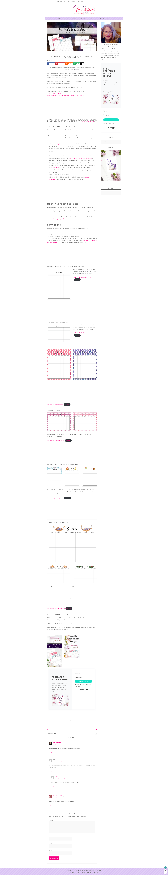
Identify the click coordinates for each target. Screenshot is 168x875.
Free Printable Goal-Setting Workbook (80, 158)
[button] (60, 700)
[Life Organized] (111, 181)
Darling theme (85, 870)
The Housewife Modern (84, 10)
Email (51, 843)
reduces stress (55, 167)
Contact (89, 872)
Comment (52, 820)
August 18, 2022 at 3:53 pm (60, 778)
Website (51, 850)
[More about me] (111, 42)
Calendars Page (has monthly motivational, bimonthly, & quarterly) (65, 95)
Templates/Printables (51, 733)
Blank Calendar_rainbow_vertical (55, 404)
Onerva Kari (57, 742)
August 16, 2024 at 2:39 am (58, 797)
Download (77, 279)
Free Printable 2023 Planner (55, 93)
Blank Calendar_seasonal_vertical (55, 498)
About (95, 872)
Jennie (57, 777)
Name (51, 836)
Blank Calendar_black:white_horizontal (83, 333)
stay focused (60, 144)
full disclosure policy (88, 121)
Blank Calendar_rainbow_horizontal (55, 440)
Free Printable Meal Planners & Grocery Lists (75, 213)
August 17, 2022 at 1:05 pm (58, 761)
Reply (50, 752)
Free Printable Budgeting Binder (56, 219)
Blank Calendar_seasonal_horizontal (56, 608)
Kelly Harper (57, 796)
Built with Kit (83, 689)
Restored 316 (96, 870)
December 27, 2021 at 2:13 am (58, 744)
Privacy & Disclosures (78, 872)
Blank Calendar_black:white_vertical (82, 277)
